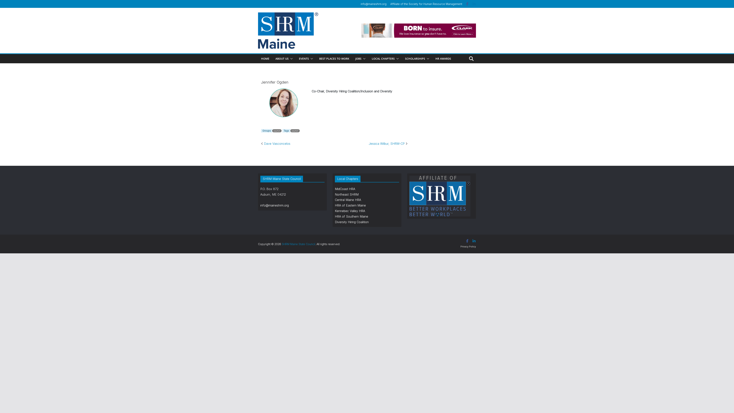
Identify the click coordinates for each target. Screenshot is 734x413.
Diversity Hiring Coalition (352, 222)
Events (304, 58)
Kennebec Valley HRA (350, 211)
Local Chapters (383, 58)
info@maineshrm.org (373, 4)
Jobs (358, 58)
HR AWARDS (443, 58)
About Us (282, 58)
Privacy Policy (468, 246)
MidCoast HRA (345, 189)
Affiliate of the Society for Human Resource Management (426, 4)
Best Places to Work (334, 58)
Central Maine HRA (348, 200)
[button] (291, 58)
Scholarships (415, 58)
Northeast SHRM (347, 194)
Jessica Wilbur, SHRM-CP (387, 144)
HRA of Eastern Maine (350, 205)
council (277, 131)
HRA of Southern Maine (351, 216)
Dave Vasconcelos (276, 144)
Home (265, 58)
